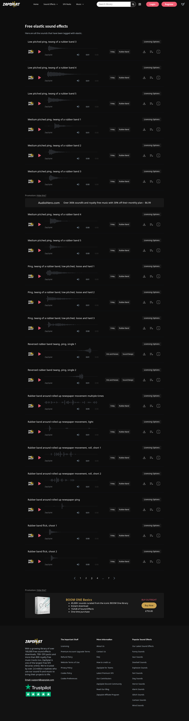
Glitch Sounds (138, 694)
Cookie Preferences (69, 678)
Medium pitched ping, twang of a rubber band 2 (54, 145)
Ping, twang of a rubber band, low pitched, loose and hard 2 (61, 292)
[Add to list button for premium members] (151, 52)
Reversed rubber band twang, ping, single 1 (52, 344)
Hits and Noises (112, 354)
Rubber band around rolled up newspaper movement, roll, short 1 (64, 447)
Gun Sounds (137, 657)
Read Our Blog (103, 689)
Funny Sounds (138, 651)
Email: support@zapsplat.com (39, 679)
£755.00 (149, 611)
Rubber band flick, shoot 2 (42, 551)
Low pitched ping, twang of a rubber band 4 (52, 67)
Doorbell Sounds (139, 662)
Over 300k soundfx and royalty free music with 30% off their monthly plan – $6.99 (107, 202)
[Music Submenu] (83, 4)
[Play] (39, 52)
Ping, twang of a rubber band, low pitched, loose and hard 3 (61, 318)
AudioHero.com (49, 203)
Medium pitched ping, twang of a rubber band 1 (54, 119)
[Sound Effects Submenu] (57, 4)
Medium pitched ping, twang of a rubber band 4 (54, 214)
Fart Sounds (137, 673)
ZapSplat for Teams (105, 667)
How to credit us (104, 662)
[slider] (71, 48)
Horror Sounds (138, 684)
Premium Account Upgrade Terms (75, 651)
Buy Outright (149, 599)
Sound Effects (49, 4)
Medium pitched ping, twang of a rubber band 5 (54, 240)
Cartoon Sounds (139, 700)
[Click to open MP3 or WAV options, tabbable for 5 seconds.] (144, 52)
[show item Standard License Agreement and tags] (158, 52)
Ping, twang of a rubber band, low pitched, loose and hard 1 (61, 266)
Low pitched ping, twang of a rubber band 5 (52, 93)
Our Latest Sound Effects (143, 646)
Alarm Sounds (138, 689)
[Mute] (78, 54)
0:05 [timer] (87, 409)
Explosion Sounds (139, 667)
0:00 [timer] (96, 54)
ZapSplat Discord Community (109, 684)
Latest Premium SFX (105, 673)
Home (35, 4)
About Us (100, 646)
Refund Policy (67, 657)
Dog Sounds (137, 678)
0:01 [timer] (87, 54)
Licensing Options (152, 41)
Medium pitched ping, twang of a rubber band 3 (54, 171)
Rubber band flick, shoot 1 (42, 525)
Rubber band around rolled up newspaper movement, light (60, 421)
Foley (113, 52)
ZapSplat (48, 54)
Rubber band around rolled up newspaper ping (54, 499)
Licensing (65, 646)
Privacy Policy (66, 667)
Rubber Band (124, 52)
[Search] (133, 4)
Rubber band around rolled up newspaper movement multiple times (66, 395)
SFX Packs (67, 4)
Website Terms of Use (70, 662)
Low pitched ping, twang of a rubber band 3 (52, 41)
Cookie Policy (66, 673)
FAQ (98, 657)
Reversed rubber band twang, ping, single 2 (52, 369)
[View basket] (182, 4)
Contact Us (101, 651)
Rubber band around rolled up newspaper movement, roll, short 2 (64, 473)
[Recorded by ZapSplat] (31, 52)
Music (78, 4)
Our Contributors (104, 678)
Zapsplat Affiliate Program (108, 694)
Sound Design (128, 354)
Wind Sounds (138, 705)
